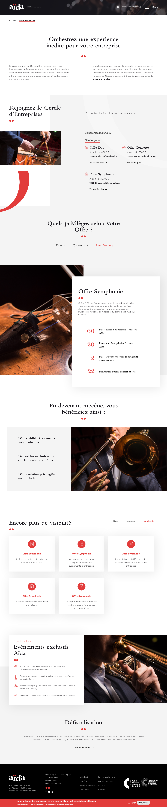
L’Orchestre (85, 777)
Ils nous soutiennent (106, 777)
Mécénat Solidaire (87, 785)
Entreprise (84, 789)
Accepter (132, 802)
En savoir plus (97, 162)
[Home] (25, 7)
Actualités (102, 785)
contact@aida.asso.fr (53, 783)
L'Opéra (83, 781)
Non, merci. (143, 803)
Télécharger (91, 140)
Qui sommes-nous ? (106, 781)
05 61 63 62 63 (51, 780)
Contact (101, 789)
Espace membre (130, 6)
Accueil (12, 20)
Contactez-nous (82, 747)
